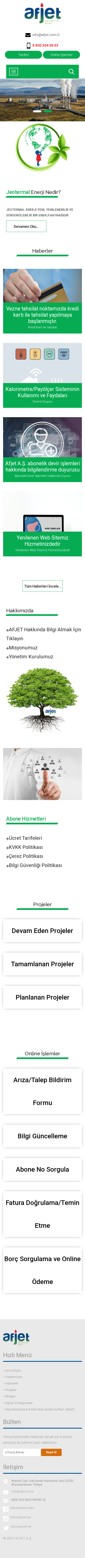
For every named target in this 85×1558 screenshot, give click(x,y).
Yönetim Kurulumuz (31, 657)
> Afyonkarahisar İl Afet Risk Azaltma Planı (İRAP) (38, 1409)
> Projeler (10, 1390)
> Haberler (10, 1383)
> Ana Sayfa (12, 1370)
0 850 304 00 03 (45, 45)
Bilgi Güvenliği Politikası (35, 865)
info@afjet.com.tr (46, 35)
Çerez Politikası (26, 856)
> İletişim (9, 1396)
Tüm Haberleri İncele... (42, 586)
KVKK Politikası (26, 847)
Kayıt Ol (51, 1452)
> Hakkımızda (12, 1377)
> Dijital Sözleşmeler (18, 1403)
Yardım (23, 55)
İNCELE (43, 302)
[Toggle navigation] (13, 71)
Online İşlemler (61, 55)
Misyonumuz (23, 648)
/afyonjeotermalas (21, 1508)
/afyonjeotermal (19, 1517)
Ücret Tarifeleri (25, 838)
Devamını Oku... (26, 226)
